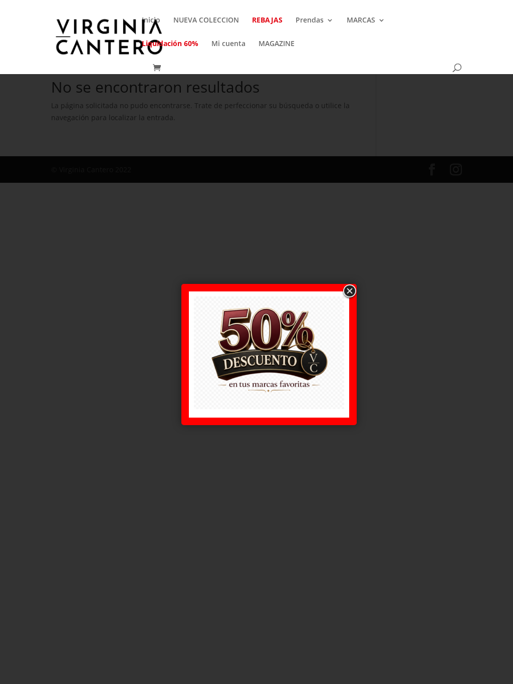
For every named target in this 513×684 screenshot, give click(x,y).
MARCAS (361, 21)
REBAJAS (267, 21)
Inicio (151, 21)
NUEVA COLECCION (206, 21)
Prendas (310, 21)
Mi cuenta (228, 44)
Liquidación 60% (170, 44)
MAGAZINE (277, 44)
